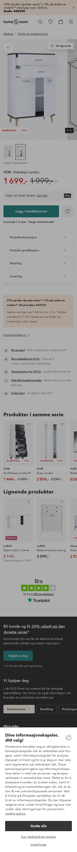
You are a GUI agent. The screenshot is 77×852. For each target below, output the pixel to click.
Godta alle (38, 826)
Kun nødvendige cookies (38, 837)
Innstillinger (38, 844)
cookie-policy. (15, 813)
